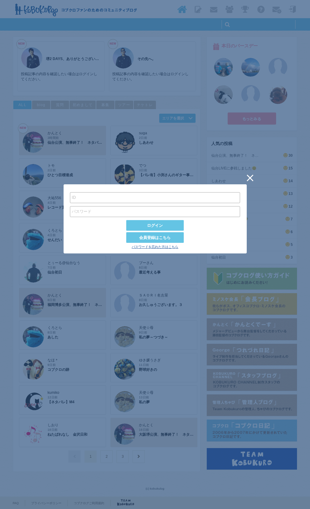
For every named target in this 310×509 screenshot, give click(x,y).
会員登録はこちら (155, 237)
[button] (250, 178)
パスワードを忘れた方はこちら (155, 247)
